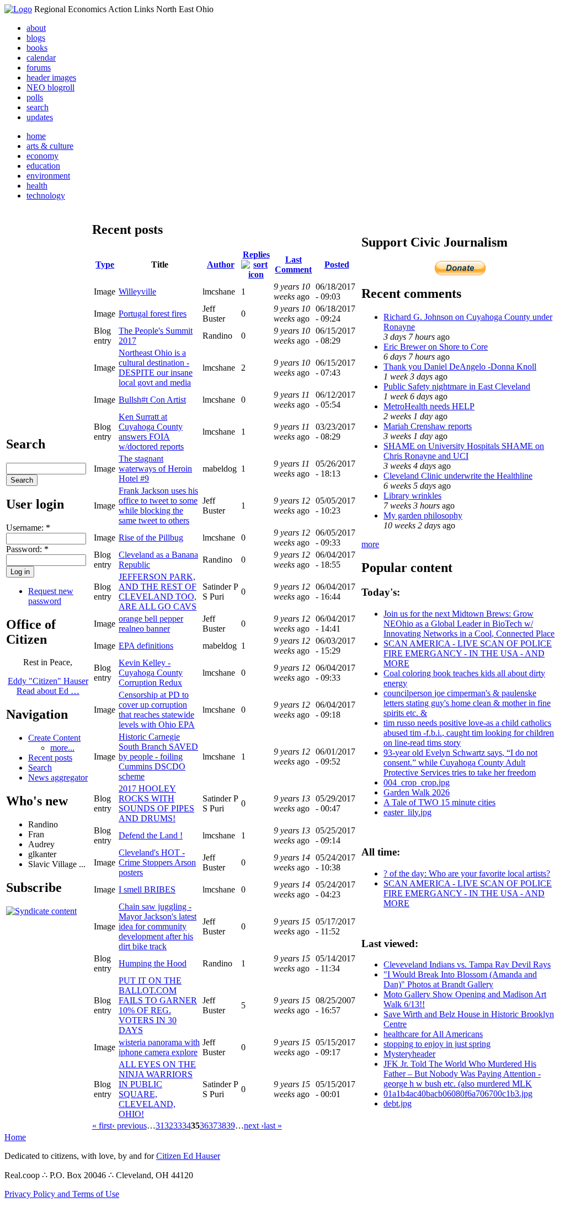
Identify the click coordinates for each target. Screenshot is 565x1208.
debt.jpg (397, 1103)
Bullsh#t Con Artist (152, 399)
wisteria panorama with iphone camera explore (159, 1047)
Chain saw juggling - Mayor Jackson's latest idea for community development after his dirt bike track (157, 926)
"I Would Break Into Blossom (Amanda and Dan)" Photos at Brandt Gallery (460, 979)
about (36, 28)
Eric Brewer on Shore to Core (435, 346)
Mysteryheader (409, 1054)
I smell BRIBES (147, 889)
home (36, 136)
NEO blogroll (50, 87)
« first (102, 1125)
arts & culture (49, 146)
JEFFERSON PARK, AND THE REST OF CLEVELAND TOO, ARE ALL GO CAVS (157, 591)
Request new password (50, 596)
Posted (336, 264)
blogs (35, 37)
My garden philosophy (422, 515)
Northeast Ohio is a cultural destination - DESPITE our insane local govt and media (156, 367)
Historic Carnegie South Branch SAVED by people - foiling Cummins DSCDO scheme (158, 756)
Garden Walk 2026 (416, 792)
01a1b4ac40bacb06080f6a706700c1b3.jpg (457, 1093)
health (36, 185)
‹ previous (129, 1125)
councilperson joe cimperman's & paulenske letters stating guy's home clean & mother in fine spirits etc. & (467, 703)
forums (38, 67)
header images (51, 77)
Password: (27, 549)
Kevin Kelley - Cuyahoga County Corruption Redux (151, 672)
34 (186, 1125)
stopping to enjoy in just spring (437, 1044)
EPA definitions (146, 645)
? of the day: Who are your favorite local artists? (466, 873)
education (43, 165)
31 (160, 1125)
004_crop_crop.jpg (416, 782)
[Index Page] (18, 9)
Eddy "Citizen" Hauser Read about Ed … (48, 686)
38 (221, 1125)
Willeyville (137, 291)
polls (34, 97)
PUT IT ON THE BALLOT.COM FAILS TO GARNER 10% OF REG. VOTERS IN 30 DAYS (158, 1005)
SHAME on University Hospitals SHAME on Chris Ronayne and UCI (463, 451)
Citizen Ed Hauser (188, 1156)
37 (213, 1125)
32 (168, 1125)
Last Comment (293, 264)
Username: (28, 527)
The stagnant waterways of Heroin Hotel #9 (155, 468)
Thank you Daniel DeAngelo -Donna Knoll (459, 366)
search (37, 107)
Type (104, 264)
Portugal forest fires (152, 313)
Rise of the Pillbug (151, 537)
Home (15, 1137)
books (36, 47)
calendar (41, 57)
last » (273, 1125)
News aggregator (58, 777)
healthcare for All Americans (433, 1034)
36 (204, 1125)
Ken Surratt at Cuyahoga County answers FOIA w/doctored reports (151, 431)
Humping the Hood (152, 963)
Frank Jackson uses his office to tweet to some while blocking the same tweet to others (158, 505)
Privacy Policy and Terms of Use (61, 1194)
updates (39, 117)
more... (62, 747)
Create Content (54, 737)
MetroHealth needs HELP (429, 406)
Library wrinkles (412, 495)
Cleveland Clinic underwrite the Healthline (457, 475)
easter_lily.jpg (407, 812)
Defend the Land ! (151, 835)
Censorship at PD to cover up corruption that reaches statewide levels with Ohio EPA (157, 709)
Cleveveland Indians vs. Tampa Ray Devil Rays (467, 964)
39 (230, 1125)
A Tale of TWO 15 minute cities (439, 802)
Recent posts (50, 757)
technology (45, 195)
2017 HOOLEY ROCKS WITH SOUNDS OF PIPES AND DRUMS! (156, 803)
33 (177, 1125)
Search (40, 767)
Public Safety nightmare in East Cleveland (456, 386)
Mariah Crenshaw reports (427, 426)
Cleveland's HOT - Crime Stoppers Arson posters (157, 862)
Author (220, 264)
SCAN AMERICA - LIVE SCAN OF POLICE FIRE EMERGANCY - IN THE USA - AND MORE (467, 653)
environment (48, 175)
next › (254, 1125)
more (370, 544)
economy (42, 156)
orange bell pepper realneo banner (151, 623)
